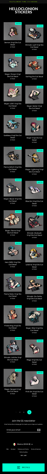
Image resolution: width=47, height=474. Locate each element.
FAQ (7, 449)
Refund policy (23, 452)
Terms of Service (36, 449)
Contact (13, 449)
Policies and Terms (23, 449)
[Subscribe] (38, 430)
